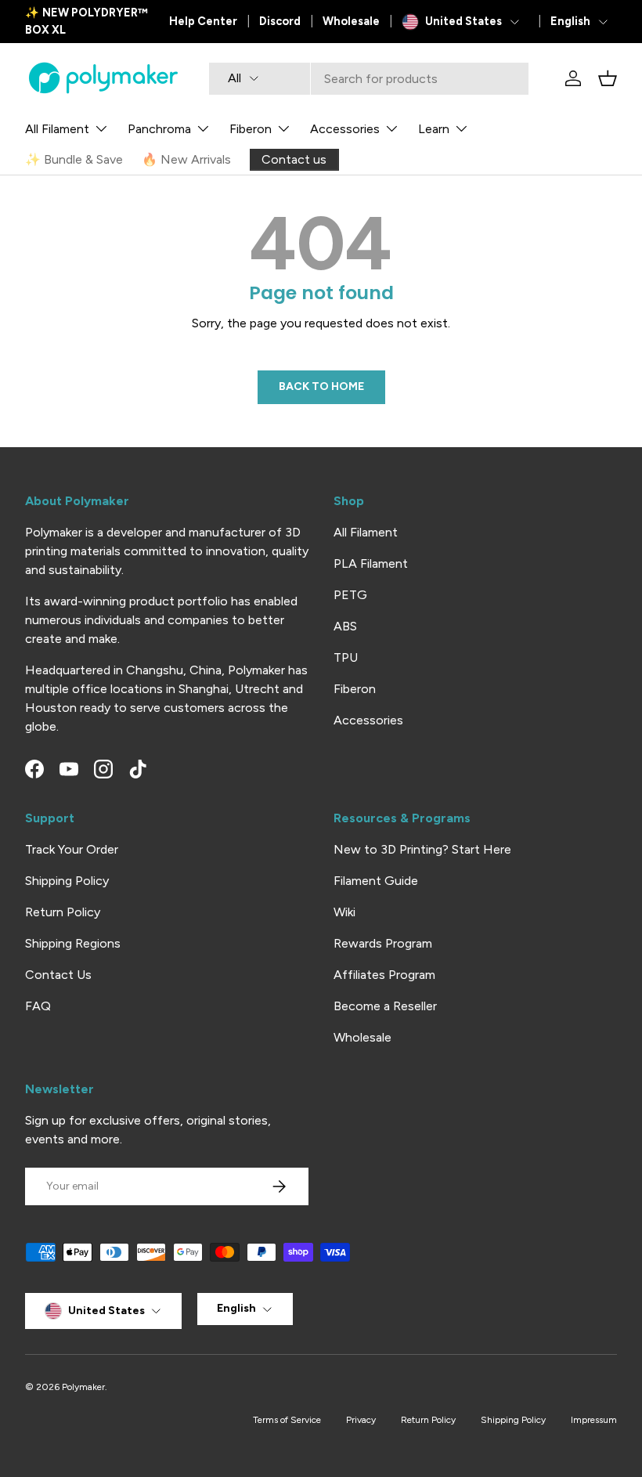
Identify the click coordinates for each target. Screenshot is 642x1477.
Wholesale (351, 21)
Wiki (344, 912)
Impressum (594, 1419)
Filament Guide (376, 880)
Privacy (361, 1419)
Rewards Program (383, 943)
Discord (280, 21)
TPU (346, 657)
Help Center (203, 21)
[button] (607, 78)
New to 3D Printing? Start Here (422, 849)
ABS (345, 626)
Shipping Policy (67, 880)
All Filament (366, 532)
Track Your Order (71, 849)
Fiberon (355, 688)
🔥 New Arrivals (186, 159)
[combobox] (368, 79)
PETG (350, 594)
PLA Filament (371, 563)
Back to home (321, 386)
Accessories (368, 720)
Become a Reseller (385, 1006)
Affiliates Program (384, 974)
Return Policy (62, 912)
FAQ (38, 1006)
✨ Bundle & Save (74, 159)
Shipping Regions (73, 943)
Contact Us (58, 974)
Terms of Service (287, 1419)
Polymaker (83, 1386)
